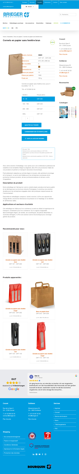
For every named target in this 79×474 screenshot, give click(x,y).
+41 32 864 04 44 (9, 413)
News (56, 420)
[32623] (15, 67)
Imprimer (57, 408)
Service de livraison (61, 416)
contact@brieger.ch (8, 6)
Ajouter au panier (31, 125)
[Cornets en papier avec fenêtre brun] (15, 233)
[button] (34, 138)
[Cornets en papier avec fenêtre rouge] (15, 282)
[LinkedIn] (33, 454)
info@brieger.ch (64, 72)
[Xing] (36, 454)
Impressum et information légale (14, 449)
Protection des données (12, 453)
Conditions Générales (11, 445)
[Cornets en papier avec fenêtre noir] (42, 233)
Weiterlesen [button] (33, 392)
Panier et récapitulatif (11, 441)
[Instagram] (45, 454)
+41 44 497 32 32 (35, 413)
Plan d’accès (63, 54)
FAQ (56, 428)
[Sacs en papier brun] (42, 282)
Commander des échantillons (36, 132)
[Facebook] (42, 454)
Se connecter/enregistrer (12, 437)
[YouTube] (39, 454)
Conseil (57, 412)
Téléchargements (60, 424)
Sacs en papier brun (42, 311)
